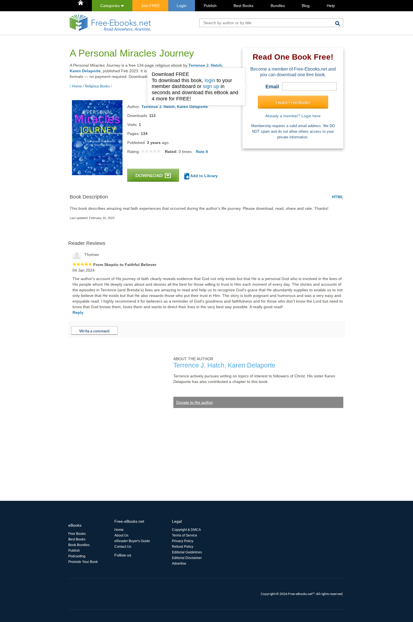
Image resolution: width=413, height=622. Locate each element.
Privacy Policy (182, 541)
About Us (121, 535)
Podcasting (76, 556)
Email (272, 86)
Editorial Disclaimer (187, 558)
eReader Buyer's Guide (132, 541)
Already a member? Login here (293, 116)
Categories (110, 5)
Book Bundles (79, 545)
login (210, 80)
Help (331, 5)
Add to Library (203, 175)
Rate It (202, 151)
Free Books (77, 534)
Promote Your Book (83, 562)
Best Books (243, 5)
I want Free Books (293, 102)
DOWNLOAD (149, 175)
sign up (211, 86)
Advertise (179, 563)
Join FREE (150, 5)
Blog (306, 5)
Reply (77, 312)
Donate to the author (194, 402)
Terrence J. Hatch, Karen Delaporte (174, 106)
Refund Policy (182, 547)
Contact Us (122, 547)
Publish (210, 5)
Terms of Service (184, 535)
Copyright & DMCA (186, 530)
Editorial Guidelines (187, 552)
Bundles (278, 5)
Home (119, 530)
